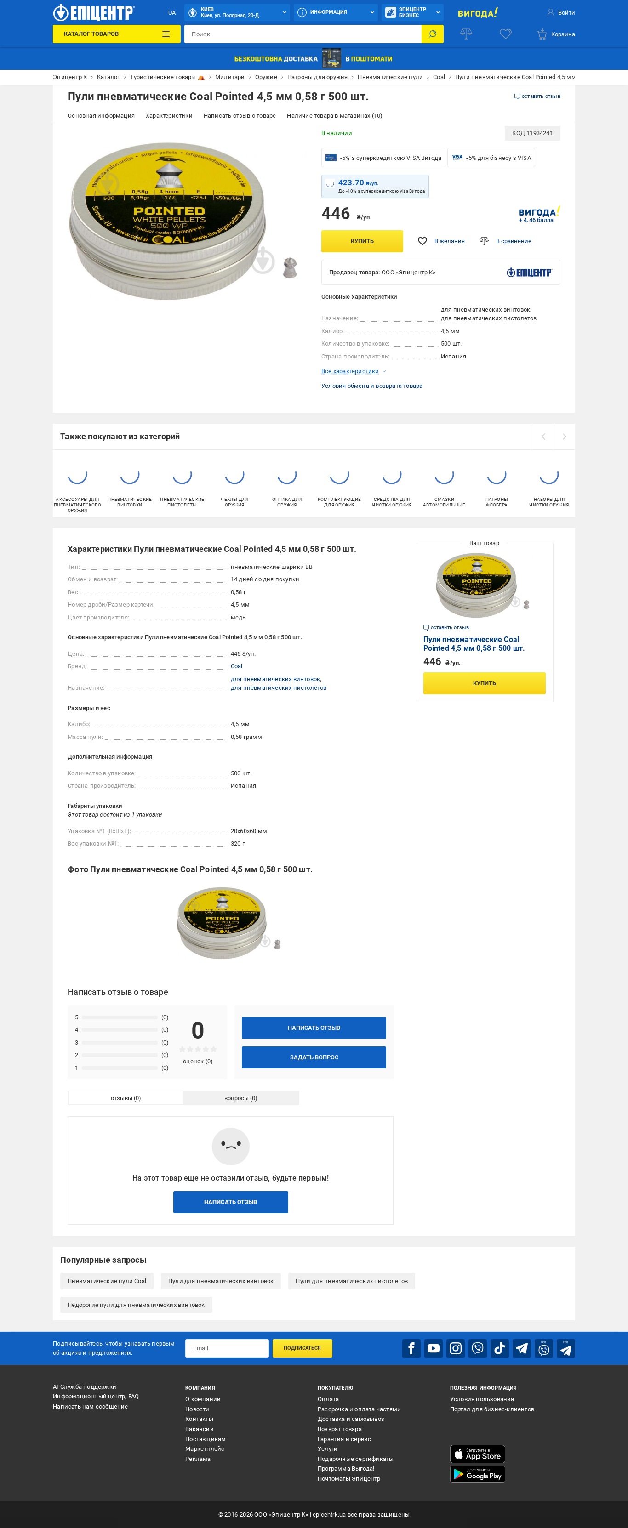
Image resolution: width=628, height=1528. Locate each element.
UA (172, 12)
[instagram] (455, 1348)
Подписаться (302, 1348)
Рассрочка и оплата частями (359, 1409)
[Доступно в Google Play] (477, 1474)
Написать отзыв (314, 1027)
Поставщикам (205, 1439)
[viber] (477, 1348)
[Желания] (506, 34)
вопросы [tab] (236, 1098)
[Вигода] (478, 12)
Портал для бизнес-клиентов (492, 1409)
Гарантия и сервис (344, 1439)
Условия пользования (482, 1399)
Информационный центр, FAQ (96, 1396)
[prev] (543, 436)
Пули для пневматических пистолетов (352, 1281)
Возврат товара (340, 1429)
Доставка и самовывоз (351, 1418)
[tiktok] (500, 1348)
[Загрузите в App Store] (477, 1454)
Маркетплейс (204, 1448)
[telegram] (522, 1348)
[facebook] (411, 1348)
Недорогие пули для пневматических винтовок (136, 1304)
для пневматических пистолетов (279, 687)
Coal (237, 666)
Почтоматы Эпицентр (349, 1478)
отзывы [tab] (121, 1098)
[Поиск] (433, 34)
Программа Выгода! (346, 1468)
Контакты (199, 1418)
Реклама (198, 1458)
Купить (362, 241)
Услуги (327, 1448)
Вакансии (199, 1429)
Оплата (328, 1399)
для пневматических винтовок (275, 679)
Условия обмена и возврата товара (371, 385)
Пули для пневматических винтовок (221, 1281)
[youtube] (433, 1348)
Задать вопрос (314, 1057)
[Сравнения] (466, 34)
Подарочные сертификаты (356, 1458)
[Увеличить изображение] (294, 139)
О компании (203, 1399)
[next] (564, 436)
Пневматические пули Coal (107, 1281)
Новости (197, 1409)
